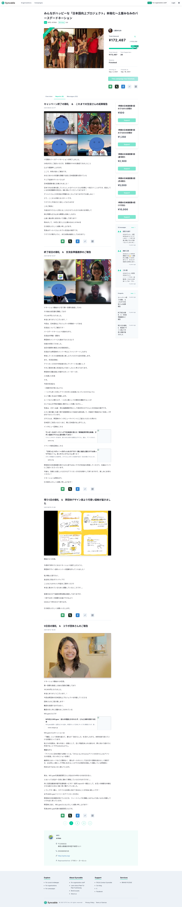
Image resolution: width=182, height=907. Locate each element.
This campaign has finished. (123, 79)
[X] (117, 86)
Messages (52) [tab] (72, 96)
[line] (110, 86)
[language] (178, 2)
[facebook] (123, 86)
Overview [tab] (49, 96)
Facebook (99, 891)
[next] (90, 823)
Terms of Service (101, 902)
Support (127, 120)
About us (74, 894)
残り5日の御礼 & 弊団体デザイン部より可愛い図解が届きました (122, 330)
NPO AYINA (52, 22)
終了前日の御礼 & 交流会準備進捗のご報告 (122, 316)
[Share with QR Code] (136, 86)
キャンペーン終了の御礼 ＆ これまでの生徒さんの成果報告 (122, 302)
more (132, 227)
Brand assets (75, 891)
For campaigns (50, 888)
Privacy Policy (89, 902)
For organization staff (78, 882)
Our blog (99, 885)
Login (173, 3)
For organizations (51, 885)
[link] (129, 86)
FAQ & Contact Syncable (104, 882)
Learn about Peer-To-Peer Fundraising (78, 887)
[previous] (65, 823)
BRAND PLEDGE (127, 882)
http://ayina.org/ (64, 856)
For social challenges (52, 882)
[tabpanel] (77, 463)
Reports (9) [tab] (59, 96)
